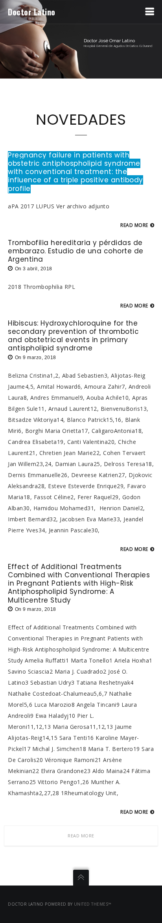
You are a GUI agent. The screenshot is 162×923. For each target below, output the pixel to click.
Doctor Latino (31, 12)
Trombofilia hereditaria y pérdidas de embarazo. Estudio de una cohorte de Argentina (76, 251)
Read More (81, 836)
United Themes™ (93, 904)
